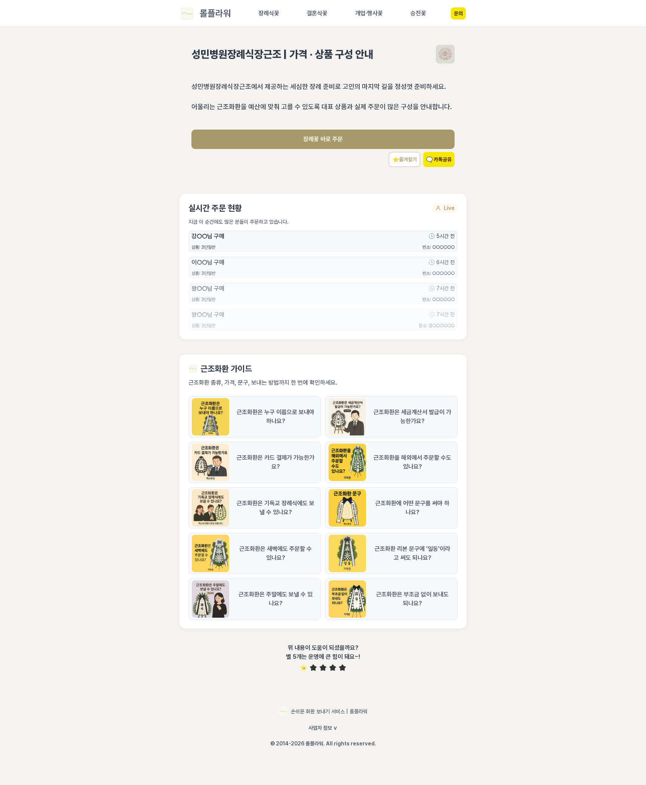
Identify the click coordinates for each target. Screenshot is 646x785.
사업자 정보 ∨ (323, 728)
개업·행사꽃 (369, 13)
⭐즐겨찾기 (405, 159)
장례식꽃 (268, 13)
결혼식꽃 (317, 13)
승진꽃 (418, 13)
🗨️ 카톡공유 (439, 159)
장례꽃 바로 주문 (323, 139)
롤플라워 (215, 13)
